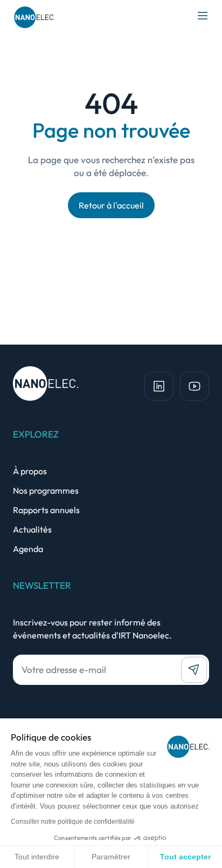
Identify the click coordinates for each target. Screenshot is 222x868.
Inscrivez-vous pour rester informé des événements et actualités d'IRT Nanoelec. (92, 629)
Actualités (32, 529)
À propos (30, 471)
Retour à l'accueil (111, 205)
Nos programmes (46, 490)
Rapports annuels (46, 509)
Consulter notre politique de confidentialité (73, 821)
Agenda (28, 548)
